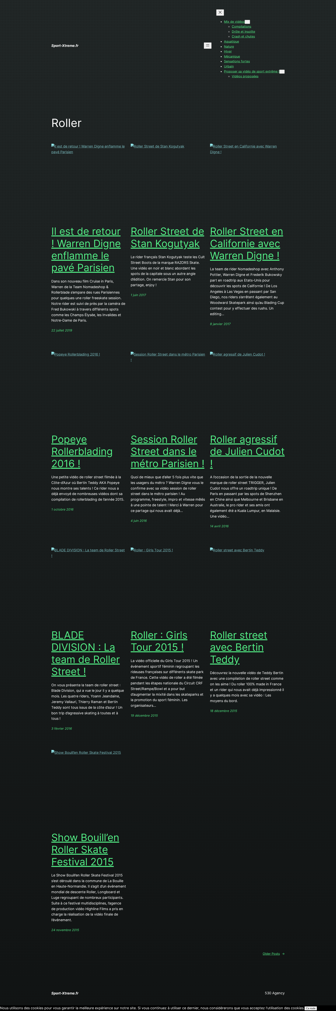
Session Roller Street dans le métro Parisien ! (167, 451)
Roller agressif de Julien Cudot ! (247, 451)
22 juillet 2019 (61, 330)
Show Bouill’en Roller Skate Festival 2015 (85, 850)
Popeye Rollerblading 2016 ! (82, 451)
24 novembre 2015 (65, 930)
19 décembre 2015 (144, 715)
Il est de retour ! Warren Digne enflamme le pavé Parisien (86, 249)
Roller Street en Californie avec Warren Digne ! (246, 243)
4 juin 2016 (139, 521)
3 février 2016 (61, 728)
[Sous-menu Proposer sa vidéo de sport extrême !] (282, 72)
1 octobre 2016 (62, 509)
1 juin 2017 (138, 295)
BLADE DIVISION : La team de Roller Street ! (85, 653)
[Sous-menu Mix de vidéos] (247, 22)
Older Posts (274, 954)
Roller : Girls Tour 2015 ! (159, 641)
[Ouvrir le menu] (208, 45)
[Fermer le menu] (220, 12)
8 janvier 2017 (220, 324)
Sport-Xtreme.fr (64, 46)
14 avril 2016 (219, 526)
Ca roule (310, 1008)
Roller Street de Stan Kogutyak (167, 237)
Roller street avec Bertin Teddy (238, 647)
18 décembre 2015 (223, 711)
